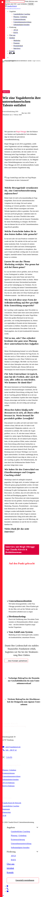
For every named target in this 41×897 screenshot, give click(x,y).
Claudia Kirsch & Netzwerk (12, 803)
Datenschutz (7, 812)
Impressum (6, 809)
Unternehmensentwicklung (11, 776)
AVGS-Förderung (9, 783)
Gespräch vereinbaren (25, 880)
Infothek (10, 868)
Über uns (10, 864)
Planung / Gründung (9, 770)
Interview (6, 92)
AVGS (13, 856)
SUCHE (30, 4)
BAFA (13, 860)
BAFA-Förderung (9, 786)
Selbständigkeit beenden (11, 779)
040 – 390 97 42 (11, 750)
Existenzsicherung (9, 773)
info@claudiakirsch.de (12, 747)
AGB (4, 815)
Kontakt (10, 872)
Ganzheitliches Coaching (11, 806)
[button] (3, 896)
